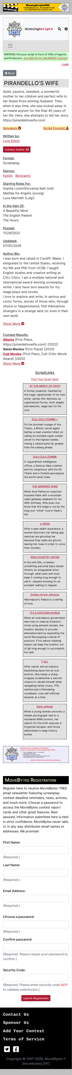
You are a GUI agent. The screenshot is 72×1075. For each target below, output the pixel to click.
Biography (23, 176)
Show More (12, 324)
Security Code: (14, 970)
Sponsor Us (16, 1023)
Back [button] (11, 73)
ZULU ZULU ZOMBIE (45, 456)
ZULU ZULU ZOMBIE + (45, 419)
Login (65, 64)
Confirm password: (17, 939)
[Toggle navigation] (10, 46)
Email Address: (14, 891)
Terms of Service (23, 1039)
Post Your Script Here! (44, 379)
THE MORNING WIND (45, 486)
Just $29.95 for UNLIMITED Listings (45, 58)
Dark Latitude (45, 706)
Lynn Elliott (11, 141)
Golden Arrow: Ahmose (45, 594)
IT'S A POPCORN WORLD (45, 612)
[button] (59, 29)
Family (8, 176)
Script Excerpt (54, 128)
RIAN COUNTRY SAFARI (45, 557)
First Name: (11, 842)
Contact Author (15, 149)
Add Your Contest (23, 1031)
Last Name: (11, 865)
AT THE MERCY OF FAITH (45, 385)
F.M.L (44, 661)
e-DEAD (45, 523)
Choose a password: (19, 917)
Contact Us (16, 1014)
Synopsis (10, 128)
